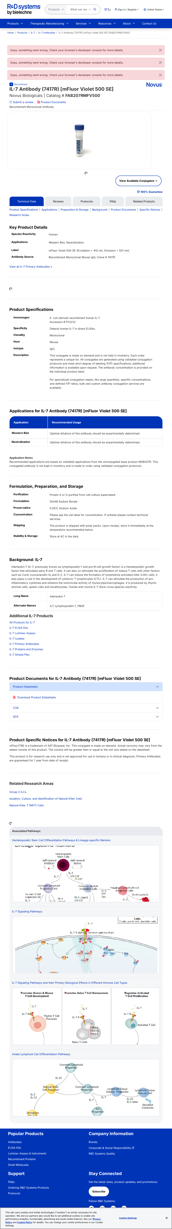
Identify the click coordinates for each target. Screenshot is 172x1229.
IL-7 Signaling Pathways (27, 911)
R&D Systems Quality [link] (102, 1153)
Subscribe (98, 1191)
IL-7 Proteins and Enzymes (26, 649)
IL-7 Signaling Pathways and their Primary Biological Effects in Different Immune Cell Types (69, 982)
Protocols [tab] (87, 201)
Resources (104, 23)
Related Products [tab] (144, 201)
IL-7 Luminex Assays (22, 633)
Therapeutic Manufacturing (47, 23)
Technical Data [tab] (26, 201)
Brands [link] (93, 1142)
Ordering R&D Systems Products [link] (28, 1187)
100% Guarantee (151, 191)
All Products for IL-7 (22, 622)
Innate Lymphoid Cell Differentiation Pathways (41, 1054)
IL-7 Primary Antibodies (24, 644)
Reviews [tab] (58, 201)
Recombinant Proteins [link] (22, 1159)
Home (10, 32)
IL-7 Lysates (16, 638)
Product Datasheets (25, 686)
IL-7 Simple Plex (19, 654)
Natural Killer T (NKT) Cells (26, 805)
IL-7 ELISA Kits (18, 627)
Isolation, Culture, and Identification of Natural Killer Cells (45, 798)
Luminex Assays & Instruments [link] (27, 1153)
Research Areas (19, 215)
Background (99, 209)
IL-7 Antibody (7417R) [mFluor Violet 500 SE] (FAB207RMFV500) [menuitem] (94, 32)
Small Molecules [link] (18, 1164)
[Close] (160, 50)
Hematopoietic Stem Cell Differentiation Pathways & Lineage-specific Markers (61, 840)
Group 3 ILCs (17, 792)
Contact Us (149, 23)
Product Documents (53, 102)
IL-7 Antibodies (46, 32)
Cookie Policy (24, 1222)
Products (13, 23)
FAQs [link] (11, 1182)
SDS (15, 716)
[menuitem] (10, 32)
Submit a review (22, 102)
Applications (49, 209)
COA (16, 707)
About (127, 23)
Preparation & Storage (75, 209)
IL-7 (33, 32)
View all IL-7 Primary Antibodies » (30, 266)
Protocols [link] (14, 1193)
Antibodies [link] (15, 1142)
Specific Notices (149, 209)
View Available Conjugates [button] (137, 180)
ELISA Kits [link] (14, 1147)
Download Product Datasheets (36, 697)
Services (81, 23)
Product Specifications (23, 209)
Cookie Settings (128, 1218)
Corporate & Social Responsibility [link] (110, 1148)
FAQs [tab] (113, 201)
